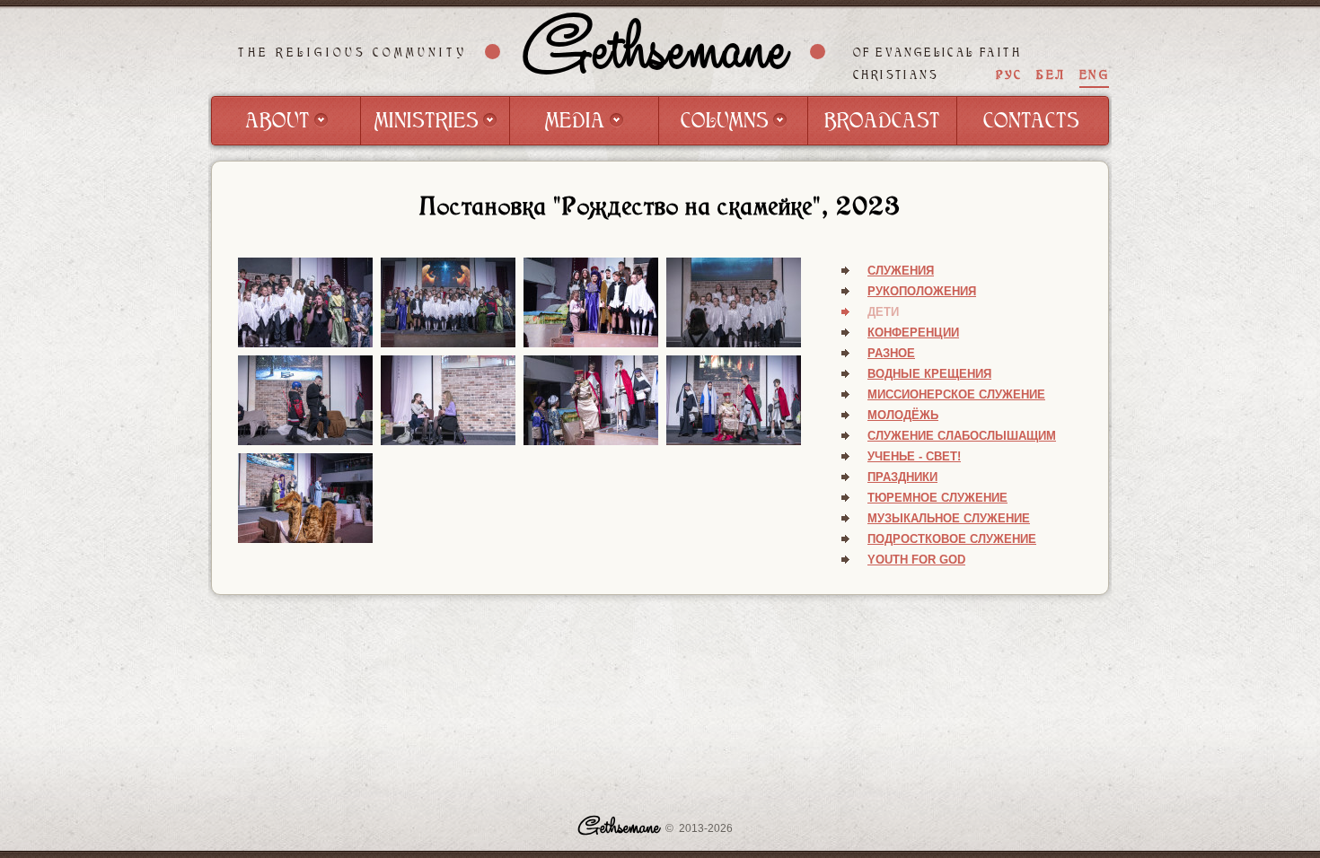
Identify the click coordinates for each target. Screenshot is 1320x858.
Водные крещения (929, 374)
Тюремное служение (937, 497)
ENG (1094, 75)
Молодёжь (902, 415)
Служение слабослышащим (961, 435)
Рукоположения (921, 291)
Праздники (902, 477)
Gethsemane (655, 51)
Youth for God (916, 559)
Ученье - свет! (914, 456)
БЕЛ (1050, 75)
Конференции (913, 332)
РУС (1009, 75)
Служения (900, 270)
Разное (891, 353)
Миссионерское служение (956, 394)
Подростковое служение (951, 539)
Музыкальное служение (948, 518)
